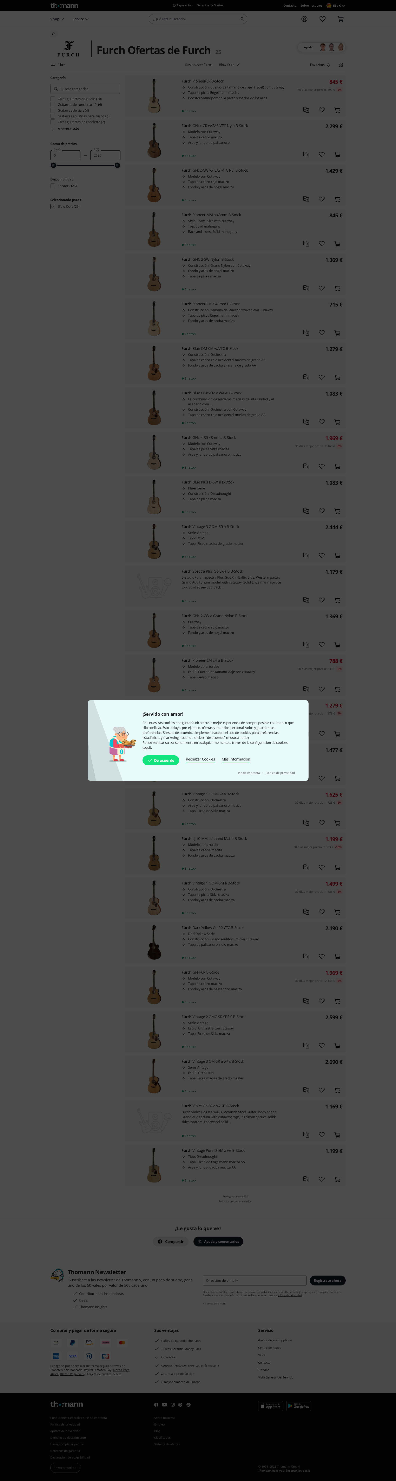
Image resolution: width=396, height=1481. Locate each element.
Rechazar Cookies (200, 759)
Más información (236, 759)
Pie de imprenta (249, 773)
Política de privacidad (280, 773)
